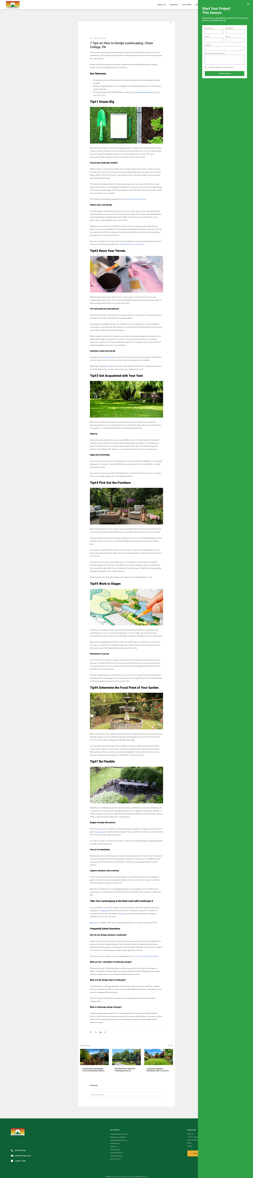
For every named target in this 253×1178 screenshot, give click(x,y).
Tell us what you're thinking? (214, 53)
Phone (228, 36)
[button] (248, 4)
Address (208, 45)
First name (208, 28)
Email (207, 36)
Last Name (229, 28)
